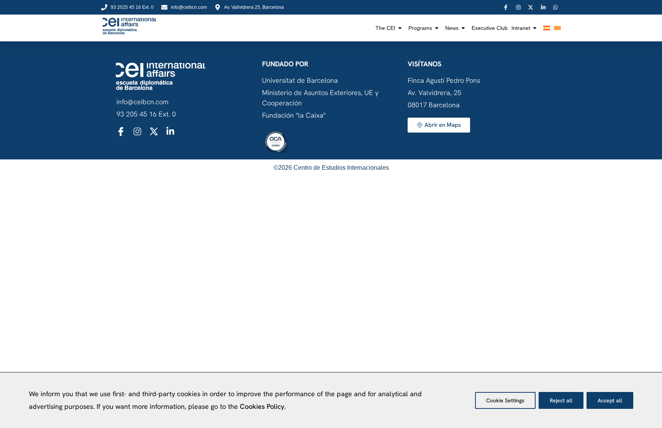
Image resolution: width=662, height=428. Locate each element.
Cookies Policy (262, 406)
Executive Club (490, 28)
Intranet (520, 28)
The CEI (385, 28)
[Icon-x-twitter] (153, 131)
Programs (420, 28)
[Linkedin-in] (170, 131)
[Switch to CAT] (557, 28)
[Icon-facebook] (120, 131)
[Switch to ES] (546, 28)
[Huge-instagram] (137, 131)
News (452, 28)
